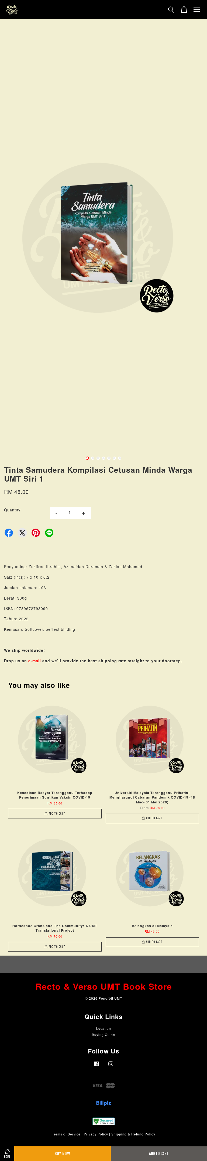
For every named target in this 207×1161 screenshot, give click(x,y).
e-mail (34, 660)
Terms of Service (66, 1134)
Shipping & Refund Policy (133, 1134)
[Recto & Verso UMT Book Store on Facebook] (96, 1066)
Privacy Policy (96, 1134)
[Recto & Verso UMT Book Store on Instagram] (111, 1066)
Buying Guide (103, 1034)
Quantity (12, 509)
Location (103, 1028)
